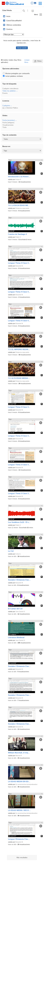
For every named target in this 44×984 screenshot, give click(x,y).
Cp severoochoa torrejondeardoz (26, 784)
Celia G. (18, 554)
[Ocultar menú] (38, 15)
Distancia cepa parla (22, 208)
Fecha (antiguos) (8, 122)
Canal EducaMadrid (14, 21)
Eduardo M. (19, 266)
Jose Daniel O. (20, 611)
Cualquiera (6, 105)
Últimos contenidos (13, 25)
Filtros (39, 61)
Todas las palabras (9, 91)
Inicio (8, 16)
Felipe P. (18, 179)
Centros (9, 29)
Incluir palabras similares (14, 76)
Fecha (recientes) (8, 120)
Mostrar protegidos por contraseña (17, 73)
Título (4, 127)
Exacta (4, 93)
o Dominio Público (10, 108)
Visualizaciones (8, 125)
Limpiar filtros (26, 61)
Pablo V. (18, 237)
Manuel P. (18, 755)
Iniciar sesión (22, 48)
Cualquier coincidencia (10, 88)
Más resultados (22, 857)
